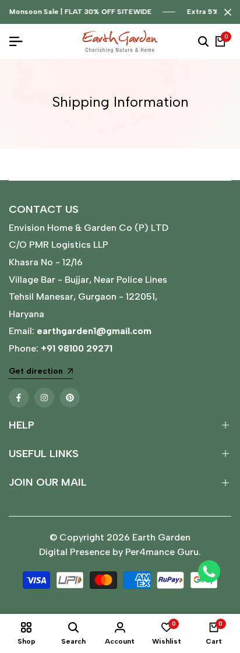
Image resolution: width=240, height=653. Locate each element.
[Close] (225, 12)
